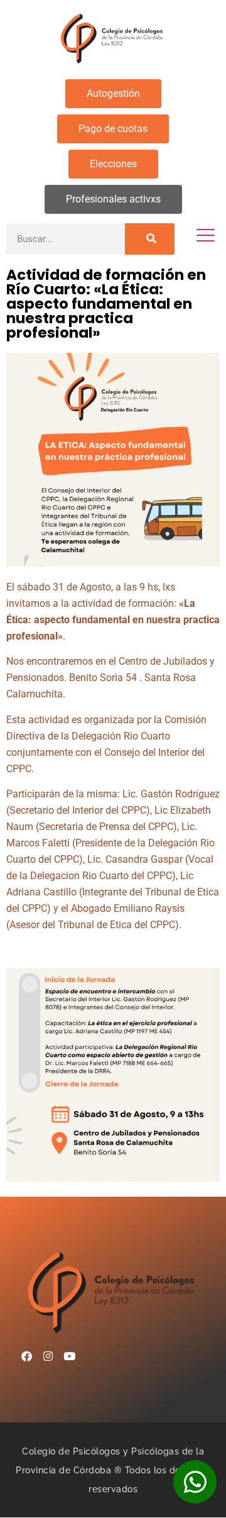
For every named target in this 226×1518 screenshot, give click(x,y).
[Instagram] (47, 1356)
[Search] (150, 239)
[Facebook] (26, 1356)
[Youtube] (69, 1356)
